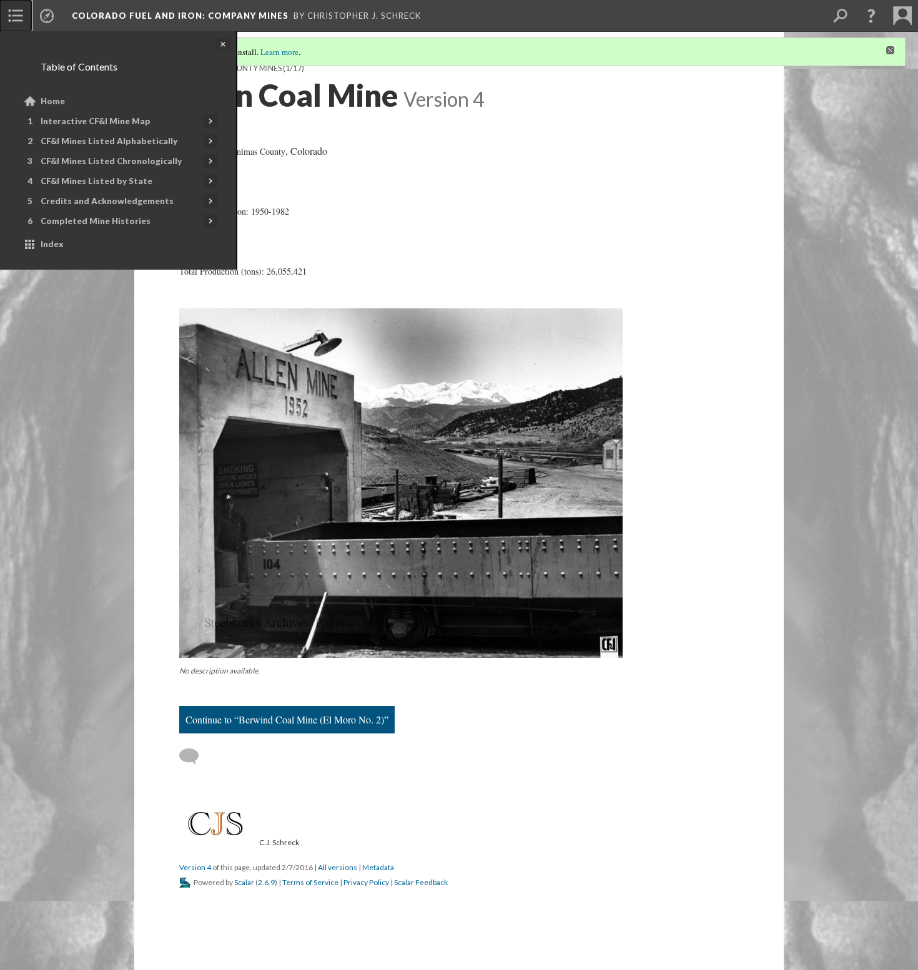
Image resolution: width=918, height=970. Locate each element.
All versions (337, 867)
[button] (871, 15)
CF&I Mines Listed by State (96, 181)
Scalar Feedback (421, 882)
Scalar (244, 882)
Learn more (279, 51)
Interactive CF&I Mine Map (96, 121)
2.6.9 (266, 882)
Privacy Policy (366, 882)
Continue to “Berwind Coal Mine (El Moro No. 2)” (286, 719)
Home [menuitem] (53, 101)
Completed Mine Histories (96, 221)
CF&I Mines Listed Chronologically (111, 161)
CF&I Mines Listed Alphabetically (109, 141)
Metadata (378, 867)
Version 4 (195, 867)
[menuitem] (15, 15)
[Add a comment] (194, 756)
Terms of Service (310, 882)
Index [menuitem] (52, 244)
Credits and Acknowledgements (107, 201)
